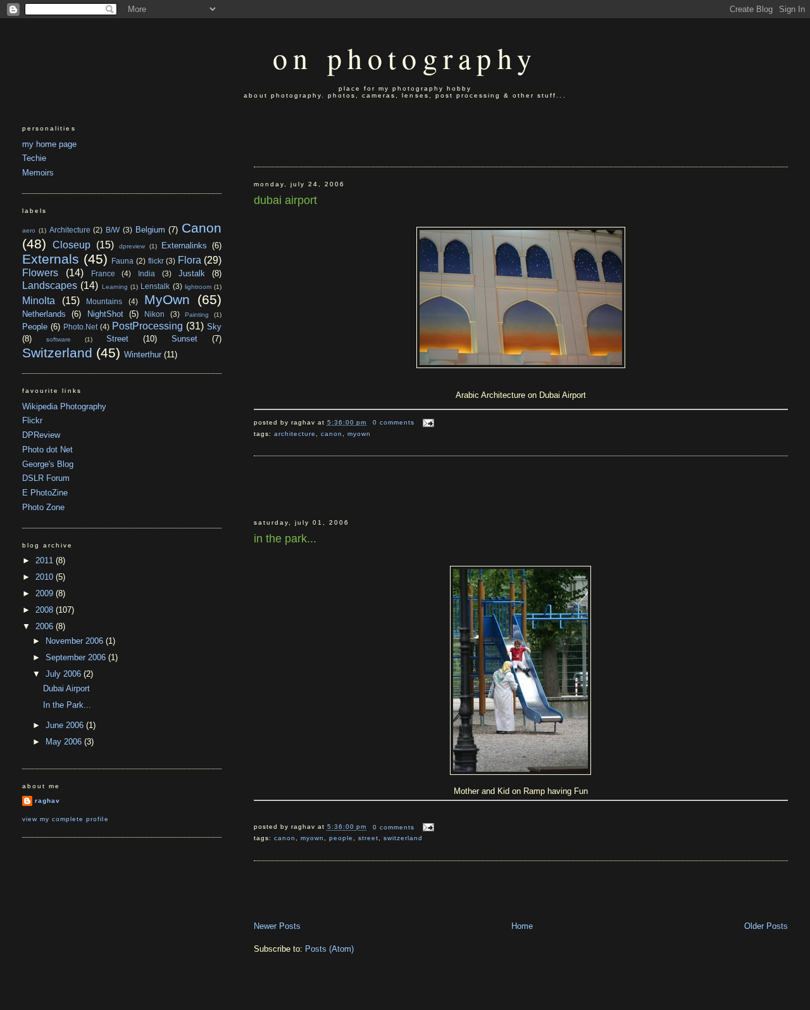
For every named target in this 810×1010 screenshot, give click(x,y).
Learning (115, 286)
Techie (34, 158)
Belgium (150, 229)
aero (28, 230)
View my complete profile (65, 818)
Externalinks (184, 245)
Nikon (154, 314)
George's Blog (47, 464)
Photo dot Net (47, 449)
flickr (156, 261)
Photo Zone (43, 507)
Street (368, 837)
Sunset (184, 338)
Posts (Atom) (329, 949)
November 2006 (76, 641)
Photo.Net (80, 327)
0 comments (393, 422)
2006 (45, 626)
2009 (45, 593)
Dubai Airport (285, 200)
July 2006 (65, 674)
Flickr (32, 420)
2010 (45, 577)
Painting (197, 314)
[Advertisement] (328, 134)
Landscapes (49, 285)
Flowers (40, 272)
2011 (45, 560)
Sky (214, 326)
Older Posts (766, 926)
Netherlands (44, 314)
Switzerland (403, 837)
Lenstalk (155, 286)
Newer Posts (277, 926)
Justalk (191, 273)
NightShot (105, 314)
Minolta (38, 300)
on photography (405, 57)
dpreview (132, 246)
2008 (45, 610)
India (146, 273)
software (58, 339)
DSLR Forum (46, 478)
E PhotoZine (45, 492)
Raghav (47, 800)
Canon (331, 433)
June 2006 (66, 725)
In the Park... (285, 538)
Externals (50, 259)
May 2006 (65, 741)
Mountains (104, 301)
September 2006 (77, 657)
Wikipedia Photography (64, 406)
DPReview (41, 435)
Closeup (71, 245)
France (103, 273)
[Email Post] (427, 422)
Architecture (295, 433)
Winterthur (142, 354)
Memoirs (38, 172)
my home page (49, 144)
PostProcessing (147, 326)
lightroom (198, 286)
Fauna (122, 261)
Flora (189, 260)
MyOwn (359, 433)
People (341, 837)
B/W (113, 230)
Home (522, 926)
